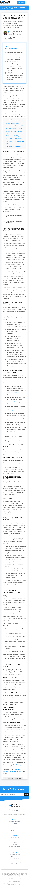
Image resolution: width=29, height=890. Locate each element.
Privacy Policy (14, 863)
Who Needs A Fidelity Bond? (14, 138)
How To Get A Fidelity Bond (13, 146)
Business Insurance (12, 7)
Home (3, 7)
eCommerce (14, 828)
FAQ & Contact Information (14, 854)
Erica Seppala (12, 33)
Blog (6, 7)
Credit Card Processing (14, 821)
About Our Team (14, 856)
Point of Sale (14, 823)
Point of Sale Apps (15, 842)
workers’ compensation (14, 411)
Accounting (14, 827)
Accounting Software (14, 844)
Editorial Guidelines (14, 858)
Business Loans (14, 825)
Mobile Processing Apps (14, 839)
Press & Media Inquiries (14, 860)
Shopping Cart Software (14, 846)
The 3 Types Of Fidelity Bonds (14, 136)
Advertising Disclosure (10, 878)
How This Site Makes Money (14, 861)
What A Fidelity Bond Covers (14, 128)
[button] (14, 216)
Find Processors (20, 2)
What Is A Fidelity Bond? (13, 123)
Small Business (14, 830)
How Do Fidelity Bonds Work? (14, 126)
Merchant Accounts (14, 837)
